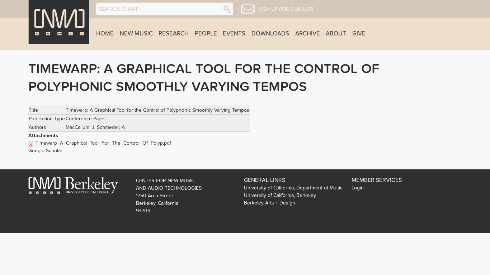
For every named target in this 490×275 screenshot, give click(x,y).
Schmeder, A (111, 127)
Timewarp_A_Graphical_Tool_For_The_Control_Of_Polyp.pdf (103, 143)
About (336, 33)
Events (234, 33)
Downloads (270, 33)
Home (105, 33)
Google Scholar (45, 151)
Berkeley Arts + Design (269, 203)
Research (174, 33)
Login (358, 188)
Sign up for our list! (286, 9)
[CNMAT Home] (58, 22)
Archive (307, 33)
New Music (136, 33)
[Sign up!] (248, 9)
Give (359, 33)
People (206, 33)
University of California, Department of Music (293, 188)
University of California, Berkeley (280, 195)
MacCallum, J (80, 127)
